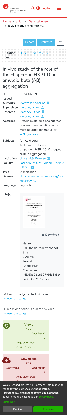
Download (51, 235)
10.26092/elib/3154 (34, 53)
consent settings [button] (15, 299)
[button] (29, 134)
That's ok (48, 409)
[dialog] (33, 398)
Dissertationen (38, 21)
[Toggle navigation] (59, 8)
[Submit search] (32, 8)
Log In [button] (46, 8)
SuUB (19, 21)
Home (7, 21)
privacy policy (46, 396)
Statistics (46, 42)
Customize (9, 402)
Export (29, 42)
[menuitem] (38, 8)
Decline (17, 409)
